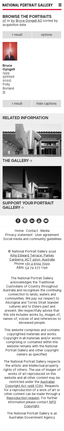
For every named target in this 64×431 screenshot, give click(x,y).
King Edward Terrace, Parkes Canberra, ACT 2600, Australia (32, 258)
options (46, 35)
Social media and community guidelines (32, 239)
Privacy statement (19, 235)
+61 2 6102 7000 (37, 264)
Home (19, 231)
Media (44, 231)
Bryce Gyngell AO (29, 21)
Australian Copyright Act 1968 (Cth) (30, 384)
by (13, 21)
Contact (32, 231)
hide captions (47, 104)
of (4, 21)
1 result (17, 35)
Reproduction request (22, 398)
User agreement (47, 235)
